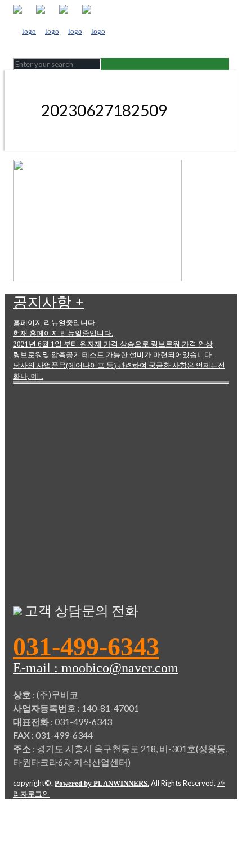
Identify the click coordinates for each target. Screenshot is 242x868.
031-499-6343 (86, 647)
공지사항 (48, 302)
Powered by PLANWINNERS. (102, 783)
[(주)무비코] (59, 31)
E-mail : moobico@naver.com (95, 667)
